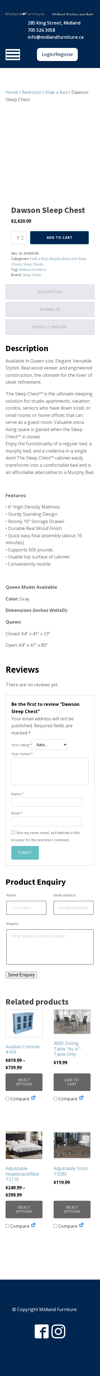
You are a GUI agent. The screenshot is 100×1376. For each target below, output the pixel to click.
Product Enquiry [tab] (50, 327)
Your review (22, 754)
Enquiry (12, 923)
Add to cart (59, 237)
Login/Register (57, 54)
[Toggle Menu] (12, 54)
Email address (65, 895)
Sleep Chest (31, 275)
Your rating (21, 745)
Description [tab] (50, 292)
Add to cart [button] (72, 1082)
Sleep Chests (33, 264)
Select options (24, 1082)
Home (12, 92)
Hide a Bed (56, 92)
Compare (19, 1099)
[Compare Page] (33, 1099)
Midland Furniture (32, 269)
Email (16, 813)
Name (17, 794)
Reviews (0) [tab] (50, 309)
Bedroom (31, 92)
